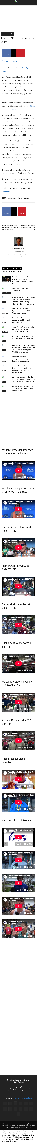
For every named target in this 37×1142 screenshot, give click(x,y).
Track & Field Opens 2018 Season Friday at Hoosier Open (27, 227)
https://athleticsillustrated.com (18, 251)
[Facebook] (12, 259)
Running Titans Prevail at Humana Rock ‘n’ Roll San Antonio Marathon (10, 227)
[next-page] (6, 395)
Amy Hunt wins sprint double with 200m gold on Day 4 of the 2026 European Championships (23, 379)
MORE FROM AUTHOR (13, 271)
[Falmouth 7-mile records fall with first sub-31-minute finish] (6, 338)
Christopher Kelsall (8, 45)
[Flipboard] (10, 1103)
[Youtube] (18, 1114)
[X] (24, 259)
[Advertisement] (18, 423)
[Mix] (26, 1103)
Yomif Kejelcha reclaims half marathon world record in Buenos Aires (22, 320)
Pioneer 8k (26, 198)
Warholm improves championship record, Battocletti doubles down (21, 359)
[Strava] (26, 1109)
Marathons (4, 313)
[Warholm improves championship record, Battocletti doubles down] (6, 359)
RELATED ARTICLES (12, 268)
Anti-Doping (5, 331)
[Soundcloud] (20, 1109)
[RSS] (10, 1109)
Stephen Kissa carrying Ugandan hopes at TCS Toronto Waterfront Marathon (23, 311)
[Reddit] (5, 1109)
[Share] (15, 1109)
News (12, 34)
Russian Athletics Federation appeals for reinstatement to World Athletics (22, 388)
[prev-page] (3, 395)
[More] (28, 53)
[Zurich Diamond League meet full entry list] (6, 290)
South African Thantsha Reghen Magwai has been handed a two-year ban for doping (23, 329)
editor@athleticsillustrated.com (22, 1098)
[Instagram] (16, 259)
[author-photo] (18, 246)
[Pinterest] (31, 1103)
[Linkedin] (20, 259)
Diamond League (6, 281)
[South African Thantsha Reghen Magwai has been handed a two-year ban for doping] (6, 329)
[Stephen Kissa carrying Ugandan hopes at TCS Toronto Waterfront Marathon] (6, 311)
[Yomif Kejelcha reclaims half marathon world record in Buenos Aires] (6, 320)
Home (2, 30)
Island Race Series (11, 30)
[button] (3, 2)
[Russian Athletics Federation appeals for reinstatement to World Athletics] (6, 388)
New (20, 198)
